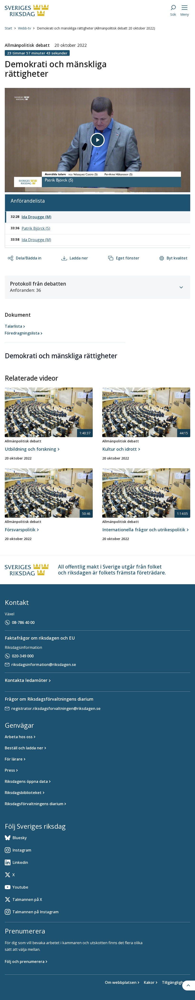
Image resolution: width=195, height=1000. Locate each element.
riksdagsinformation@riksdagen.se (43, 664)
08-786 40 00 (23, 622)
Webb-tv (24, 28)
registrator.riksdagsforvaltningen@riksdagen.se (56, 708)
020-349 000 (23, 656)
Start (8, 28)
